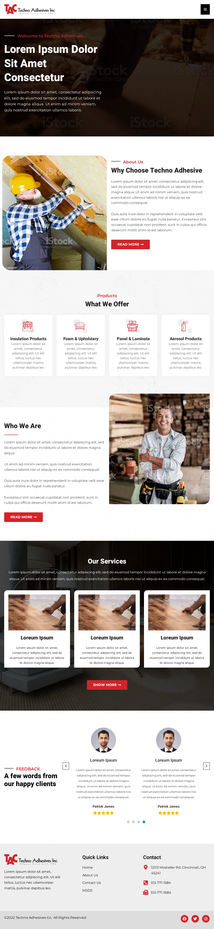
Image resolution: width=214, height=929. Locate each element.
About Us (90, 875)
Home (87, 867)
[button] (128, 822)
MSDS (87, 890)
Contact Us (91, 883)
